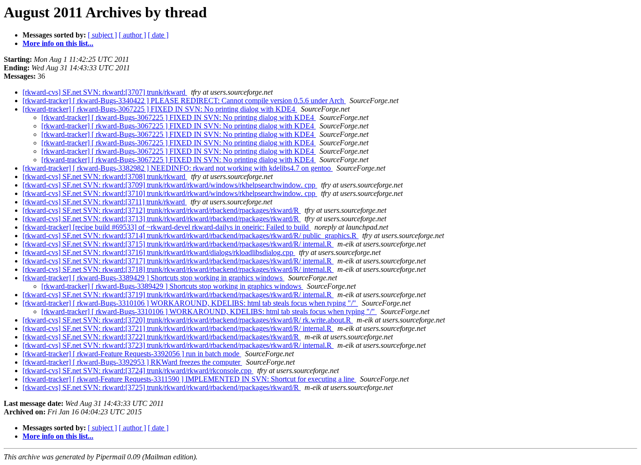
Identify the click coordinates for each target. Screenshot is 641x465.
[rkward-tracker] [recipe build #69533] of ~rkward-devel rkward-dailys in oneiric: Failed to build (167, 227)
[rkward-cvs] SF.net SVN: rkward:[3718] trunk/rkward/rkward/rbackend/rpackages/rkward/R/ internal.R (178, 269)
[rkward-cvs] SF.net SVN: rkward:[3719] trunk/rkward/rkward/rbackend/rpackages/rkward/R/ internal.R (178, 295)
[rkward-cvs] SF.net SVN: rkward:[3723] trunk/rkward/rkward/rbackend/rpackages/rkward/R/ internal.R (178, 345)
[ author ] (132, 35)
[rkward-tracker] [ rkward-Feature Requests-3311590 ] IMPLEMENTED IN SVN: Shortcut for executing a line (189, 379)
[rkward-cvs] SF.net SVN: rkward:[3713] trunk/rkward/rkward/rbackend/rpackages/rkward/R (162, 219)
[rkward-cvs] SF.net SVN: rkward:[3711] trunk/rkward (105, 202)
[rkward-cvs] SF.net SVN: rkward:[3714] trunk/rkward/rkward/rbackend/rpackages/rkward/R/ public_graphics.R (191, 236)
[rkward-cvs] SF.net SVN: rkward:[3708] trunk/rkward (105, 176)
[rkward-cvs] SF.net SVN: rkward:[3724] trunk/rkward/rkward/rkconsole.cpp (138, 371)
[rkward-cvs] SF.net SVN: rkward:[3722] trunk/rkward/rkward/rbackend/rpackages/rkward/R (162, 337)
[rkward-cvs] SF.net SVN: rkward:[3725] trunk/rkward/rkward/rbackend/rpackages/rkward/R (162, 387)
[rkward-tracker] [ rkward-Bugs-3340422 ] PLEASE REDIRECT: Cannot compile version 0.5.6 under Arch (184, 101)
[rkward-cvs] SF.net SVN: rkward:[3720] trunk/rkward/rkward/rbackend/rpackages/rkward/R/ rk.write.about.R (188, 320)
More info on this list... (58, 43)
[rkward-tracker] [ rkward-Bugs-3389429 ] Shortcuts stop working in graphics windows (153, 278)
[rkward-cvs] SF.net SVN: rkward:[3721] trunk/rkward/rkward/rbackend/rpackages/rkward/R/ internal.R (178, 328)
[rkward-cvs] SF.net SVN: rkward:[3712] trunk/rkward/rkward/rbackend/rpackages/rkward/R (162, 210)
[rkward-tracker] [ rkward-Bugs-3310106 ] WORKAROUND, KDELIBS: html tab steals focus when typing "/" (190, 303)
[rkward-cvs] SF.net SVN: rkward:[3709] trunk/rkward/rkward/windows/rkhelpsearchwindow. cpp (170, 185)
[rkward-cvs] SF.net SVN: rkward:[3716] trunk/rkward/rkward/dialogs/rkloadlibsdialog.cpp (159, 252)
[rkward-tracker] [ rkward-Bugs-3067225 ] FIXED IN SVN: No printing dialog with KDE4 (160, 109)
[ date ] (158, 35)
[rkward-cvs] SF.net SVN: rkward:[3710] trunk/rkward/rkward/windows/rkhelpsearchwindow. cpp (170, 193)
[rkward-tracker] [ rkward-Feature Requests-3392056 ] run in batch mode (132, 354)
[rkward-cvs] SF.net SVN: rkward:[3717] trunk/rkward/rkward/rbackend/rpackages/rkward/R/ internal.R (178, 261)
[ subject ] (102, 35)
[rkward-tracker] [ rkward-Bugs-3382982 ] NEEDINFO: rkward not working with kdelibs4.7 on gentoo (178, 168)
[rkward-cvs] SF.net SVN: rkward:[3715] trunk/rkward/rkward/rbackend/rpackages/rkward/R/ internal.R (178, 244)
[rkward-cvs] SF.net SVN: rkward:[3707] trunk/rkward (105, 92)
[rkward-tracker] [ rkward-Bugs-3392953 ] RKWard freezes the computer (132, 362)
